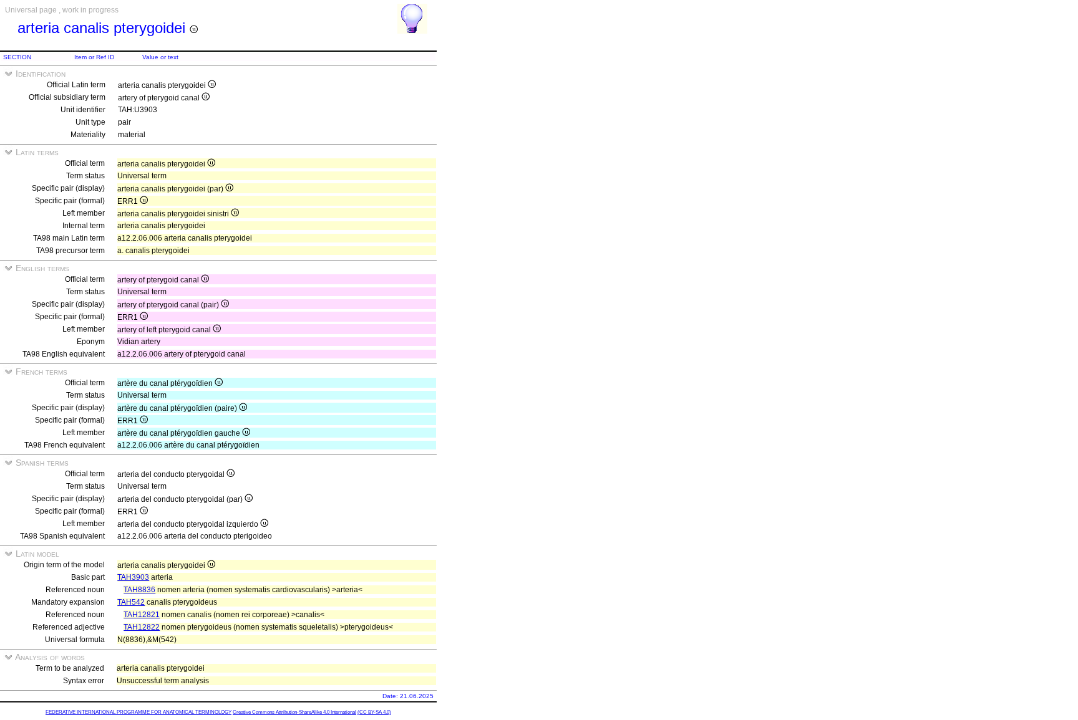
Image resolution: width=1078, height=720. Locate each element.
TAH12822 (142, 627)
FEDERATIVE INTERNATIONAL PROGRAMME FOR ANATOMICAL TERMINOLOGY (138, 712)
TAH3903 (133, 577)
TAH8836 (139, 589)
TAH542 (131, 602)
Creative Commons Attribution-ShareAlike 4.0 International (294, 712)
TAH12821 (142, 614)
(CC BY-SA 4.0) (374, 712)
